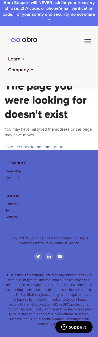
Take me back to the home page (34, 147)
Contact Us (13, 178)
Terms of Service (67, 243)
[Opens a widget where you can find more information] (74, 327)
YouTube (11, 217)
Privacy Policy (43, 243)
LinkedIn (12, 204)
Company (19, 70)
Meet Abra (13, 171)
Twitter (10, 210)
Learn (15, 59)
